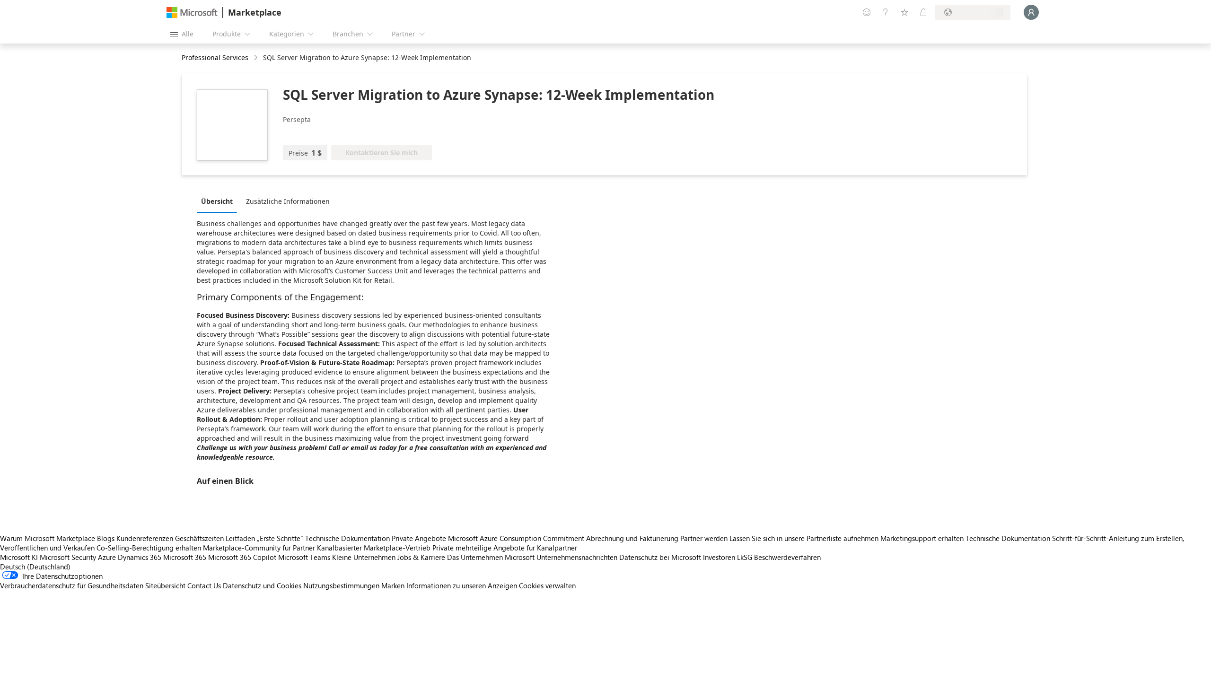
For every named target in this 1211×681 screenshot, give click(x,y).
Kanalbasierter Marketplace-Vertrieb (373, 547)
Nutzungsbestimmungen (341, 585)
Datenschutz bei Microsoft (660, 557)
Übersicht (217, 201)
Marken (392, 585)
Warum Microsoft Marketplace (47, 538)
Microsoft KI (19, 557)
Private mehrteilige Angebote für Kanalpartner (504, 547)
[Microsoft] (192, 12)
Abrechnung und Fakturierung (632, 538)
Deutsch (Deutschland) (35, 566)
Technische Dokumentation (347, 538)
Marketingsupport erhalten (922, 538)
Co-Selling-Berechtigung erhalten (149, 547)
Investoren (719, 557)
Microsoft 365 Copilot (242, 557)
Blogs (105, 538)
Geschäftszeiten (199, 538)
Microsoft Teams (304, 557)
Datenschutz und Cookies (262, 585)
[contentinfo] (256, 57)
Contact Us (204, 585)
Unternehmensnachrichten (576, 557)
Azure (107, 557)
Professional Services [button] (215, 57)
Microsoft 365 (184, 557)
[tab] (219, 201)
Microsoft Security (68, 557)
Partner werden (704, 538)
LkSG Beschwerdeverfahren (779, 557)
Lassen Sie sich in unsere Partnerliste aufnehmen (803, 538)
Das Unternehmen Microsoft (491, 557)
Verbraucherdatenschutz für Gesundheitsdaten (71, 585)
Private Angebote (419, 538)
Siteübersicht (165, 585)
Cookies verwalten (547, 585)
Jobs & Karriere (421, 557)
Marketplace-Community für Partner (259, 547)
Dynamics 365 (139, 557)
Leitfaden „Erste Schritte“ (264, 538)
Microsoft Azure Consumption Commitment (517, 538)
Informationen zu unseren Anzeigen (461, 585)
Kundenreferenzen (144, 538)
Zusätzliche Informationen (288, 201)
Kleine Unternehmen (363, 557)
